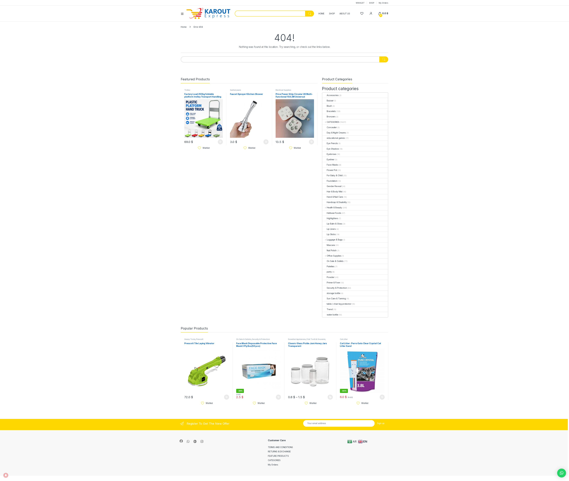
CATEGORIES (333, 122)
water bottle (332, 314)
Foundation (332, 181)
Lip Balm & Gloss (334, 223)
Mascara (331, 245)
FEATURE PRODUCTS (278, 456)
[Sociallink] (181, 441)
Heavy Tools (189, 339)
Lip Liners (331, 229)
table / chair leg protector (339, 304)
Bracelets (331, 111)
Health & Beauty (334, 207)
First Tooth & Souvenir (316, 339)
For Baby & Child (335, 175)
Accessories (332, 95)
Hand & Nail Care (335, 197)
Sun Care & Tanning (336, 298)
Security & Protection (337, 288)
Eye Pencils (332, 143)
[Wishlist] (361, 13)
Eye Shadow (333, 149)
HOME (321, 13)
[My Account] (371, 13)
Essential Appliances (297, 339)
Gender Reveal (334, 186)
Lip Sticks (331, 234)
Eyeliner (330, 159)
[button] (561, 473)
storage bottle (333, 293)
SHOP (371, 3)
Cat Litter (344, 339)
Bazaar (330, 100)
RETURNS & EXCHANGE (279, 451)
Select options (329, 397)
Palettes (330, 266)
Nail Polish (331, 250)
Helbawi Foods (334, 213)
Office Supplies (334, 255)
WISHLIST (360, 3)
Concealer (332, 127)
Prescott (199, 339)
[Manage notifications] (5, 475)
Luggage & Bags (335, 239)
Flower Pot (332, 170)
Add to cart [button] (220, 141)
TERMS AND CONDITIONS (280, 447)
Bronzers (331, 116)
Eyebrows (331, 154)
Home (183, 27)
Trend (330, 309)
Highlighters (332, 218)
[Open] (183, 13)
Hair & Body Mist (334, 191)
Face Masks (332, 164)
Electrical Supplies (283, 90)
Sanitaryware (235, 90)
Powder (330, 277)
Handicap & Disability (337, 202)
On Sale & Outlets (335, 261)
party (329, 271)
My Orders (383, 3)
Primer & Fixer (333, 282)
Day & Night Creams (336, 132)
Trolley (187, 90)
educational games (336, 138)
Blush (329, 106)
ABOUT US (344, 13)
